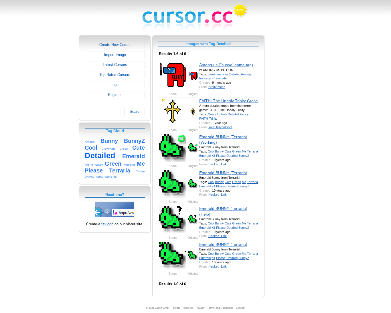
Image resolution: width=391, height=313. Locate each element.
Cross (212, 114)
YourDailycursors (220, 127)
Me (244, 151)
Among (246, 74)
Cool (211, 151)
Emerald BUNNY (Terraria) (223, 172)
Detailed (234, 74)
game (212, 74)
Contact (240, 307)
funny (220, 74)
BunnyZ (243, 155)
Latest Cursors (115, 65)
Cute (228, 151)
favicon (107, 224)
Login (114, 85)
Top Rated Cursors (114, 75)
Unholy (222, 114)
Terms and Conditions (220, 307)
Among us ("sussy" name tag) (226, 65)
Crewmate (219, 78)
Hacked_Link (217, 164)
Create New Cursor (115, 45)
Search (135, 111)
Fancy (244, 114)
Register (115, 95)
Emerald (205, 155)
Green (236, 151)
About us (188, 307)
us (226, 74)
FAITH (203, 118)
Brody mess (216, 87)
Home (176, 307)
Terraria (252, 151)
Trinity (213, 118)
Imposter (205, 78)
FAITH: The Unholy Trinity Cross (228, 101)
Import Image (115, 55)
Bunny (219, 151)
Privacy (200, 307)
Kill (213, 155)
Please (221, 155)
